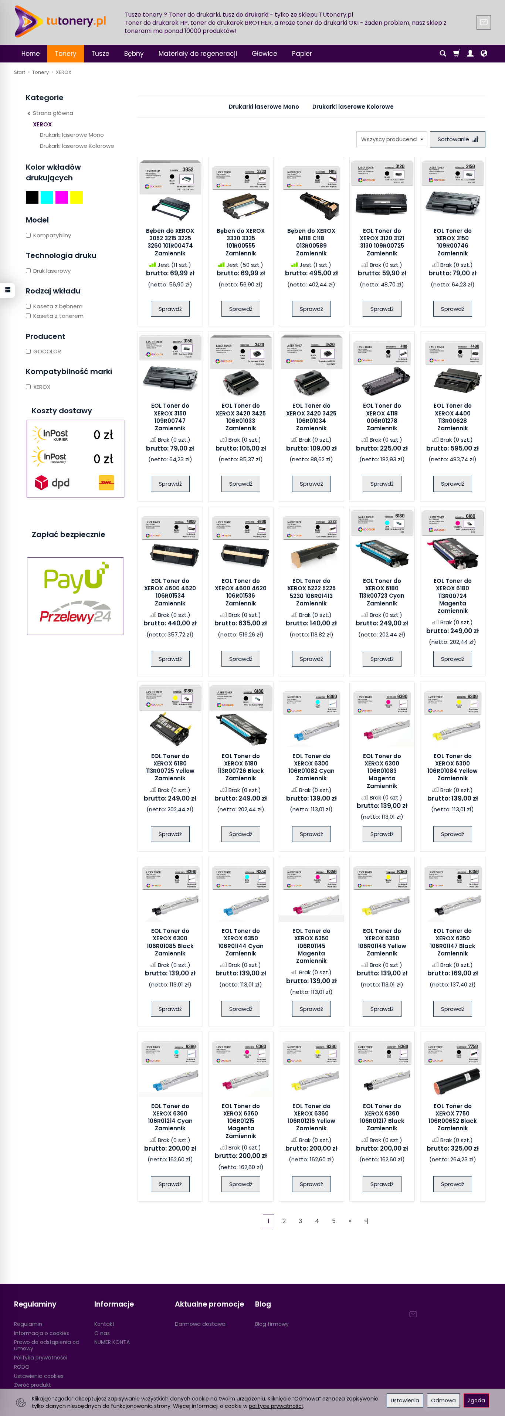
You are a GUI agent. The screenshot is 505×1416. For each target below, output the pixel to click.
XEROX (42, 124)
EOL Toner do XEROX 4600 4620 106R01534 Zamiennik (170, 592)
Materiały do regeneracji (198, 53)
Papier (302, 53)
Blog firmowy (272, 1324)
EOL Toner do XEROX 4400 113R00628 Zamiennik (453, 417)
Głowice (264, 53)
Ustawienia (405, 1400)
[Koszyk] (457, 53)
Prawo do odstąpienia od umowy (46, 1345)
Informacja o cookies (41, 1333)
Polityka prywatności (40, 1357)
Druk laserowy (52, 271)
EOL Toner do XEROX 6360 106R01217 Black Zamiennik (382, 1117)
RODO (22, 1367)
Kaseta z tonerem (58, 316)
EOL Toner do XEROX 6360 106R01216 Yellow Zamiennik (311, 1117)
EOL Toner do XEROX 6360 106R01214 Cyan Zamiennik (170, 1117)
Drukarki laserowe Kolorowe (353, 107)
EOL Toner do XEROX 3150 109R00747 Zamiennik (170, 417)
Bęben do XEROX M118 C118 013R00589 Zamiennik (311, 242)
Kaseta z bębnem (57, 306)
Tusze (100, 53)
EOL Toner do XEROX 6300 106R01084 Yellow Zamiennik (452, 767)
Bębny (134, 53)
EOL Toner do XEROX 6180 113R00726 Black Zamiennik (241, 767)
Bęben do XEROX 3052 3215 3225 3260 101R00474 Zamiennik (170, 242)
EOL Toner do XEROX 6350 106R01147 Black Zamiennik (452, 942)
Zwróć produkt (32, 1385)
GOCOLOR (47, 351)
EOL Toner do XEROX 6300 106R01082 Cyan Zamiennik (311, 767)
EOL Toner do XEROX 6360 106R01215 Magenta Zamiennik (241, 1121)
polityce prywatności (276, 1406)
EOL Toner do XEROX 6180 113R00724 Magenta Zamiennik (453, 596)
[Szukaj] (443, 53)
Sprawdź (170, 309)
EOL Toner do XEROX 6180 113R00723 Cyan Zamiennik (381, 592)
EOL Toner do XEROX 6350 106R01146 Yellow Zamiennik (382, 942)
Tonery (66, 53)
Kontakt (104, 1324)
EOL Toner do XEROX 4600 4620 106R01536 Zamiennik (241, 592)
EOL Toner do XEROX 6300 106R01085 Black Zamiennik (170, 942)
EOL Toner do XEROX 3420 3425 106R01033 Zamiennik (241, 417)
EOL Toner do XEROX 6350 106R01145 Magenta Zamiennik (311, 946)
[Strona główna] (60, 21)
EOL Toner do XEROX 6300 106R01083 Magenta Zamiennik (382, 771)
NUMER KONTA (112, 1342)
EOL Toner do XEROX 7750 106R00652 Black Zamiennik (452, 1117)
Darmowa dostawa (200, 1324)
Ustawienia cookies (39, 1376)
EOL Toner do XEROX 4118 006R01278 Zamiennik (382, 417)
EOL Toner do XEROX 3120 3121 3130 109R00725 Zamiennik (382, 242)
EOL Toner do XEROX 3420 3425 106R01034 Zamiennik (311, 417)
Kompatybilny (52, 235)
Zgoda (476, 1400)
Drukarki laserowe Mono (264, 107)
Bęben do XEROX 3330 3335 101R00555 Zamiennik (241, 242)
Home (30, 53)
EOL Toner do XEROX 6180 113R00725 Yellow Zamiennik (170, 767)
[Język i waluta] (484, 53)
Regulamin (28, 1324)
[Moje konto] (470, 53)
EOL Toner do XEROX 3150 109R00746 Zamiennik (453, 242)
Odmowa (443, 1400)
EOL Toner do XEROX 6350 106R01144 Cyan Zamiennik (241, 942)
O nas (102, 1333)
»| (366, 1221)
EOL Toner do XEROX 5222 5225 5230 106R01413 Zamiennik (311, 592)
